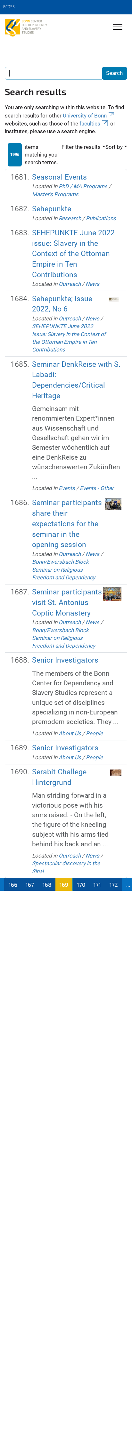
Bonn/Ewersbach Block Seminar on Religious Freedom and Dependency (63, 570)
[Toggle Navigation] (117, 27)
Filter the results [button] (81, 147)
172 (114, 884)
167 (30, 884)
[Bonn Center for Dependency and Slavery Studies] (26, 27)
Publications (101, 218)
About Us (70, 733)
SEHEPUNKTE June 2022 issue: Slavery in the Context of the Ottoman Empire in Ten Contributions (73, 254)
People (94, 733)
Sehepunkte (51, 209)
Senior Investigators (65, 660)
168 (47, 884)
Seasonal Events (59, 177)
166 (13, 884)
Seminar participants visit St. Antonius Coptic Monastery (67, 602)
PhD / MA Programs (83, 186)
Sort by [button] (114, 147)
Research (70, 218)
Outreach (70, 284)
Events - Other (97, 488)
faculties (89, 123)
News (92, 284)
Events (67, 488)
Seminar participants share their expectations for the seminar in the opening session (67, 523)
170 (81, 884)
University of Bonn (85, 115)
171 (97, 884)
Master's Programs (55, 194)
